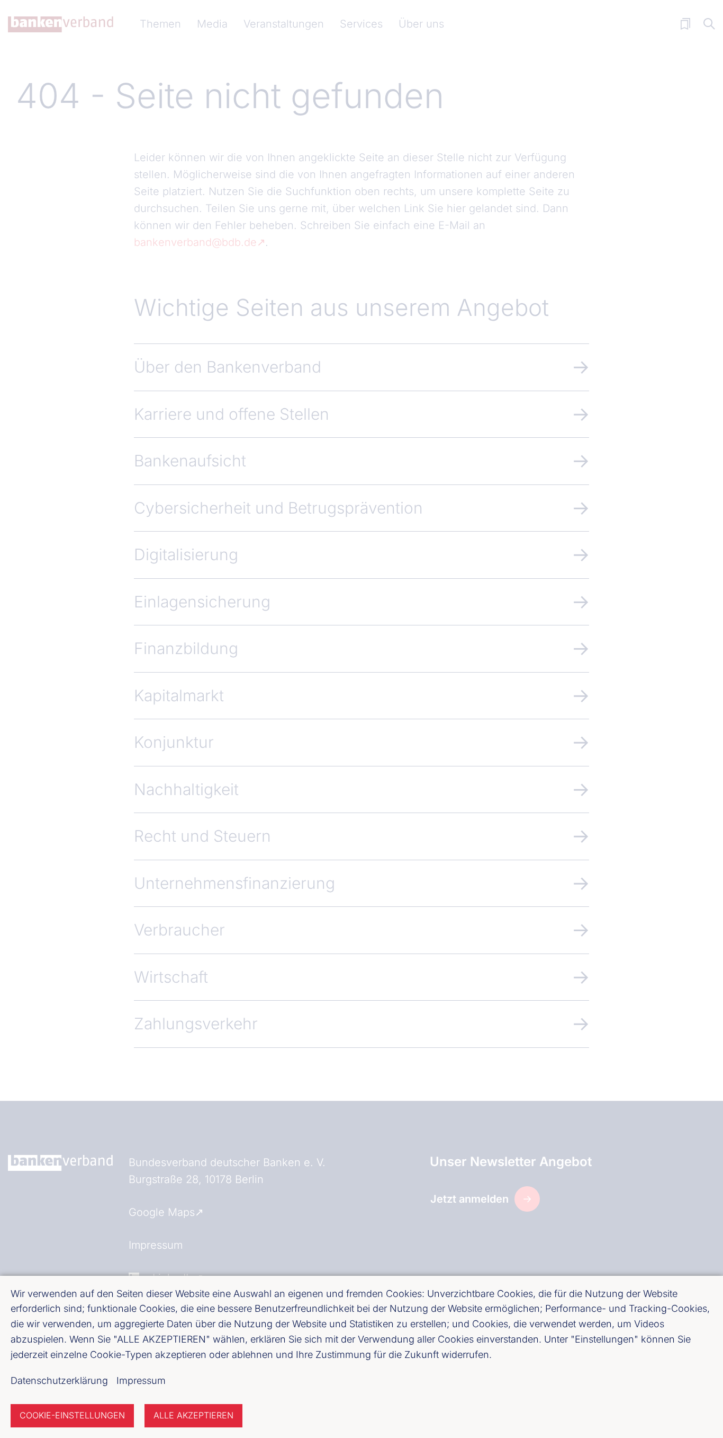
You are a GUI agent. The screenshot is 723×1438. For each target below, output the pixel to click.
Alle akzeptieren (193, 1415)
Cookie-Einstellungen (72, 1415)
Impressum (141, 1380)
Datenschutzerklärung (59, 1380)
